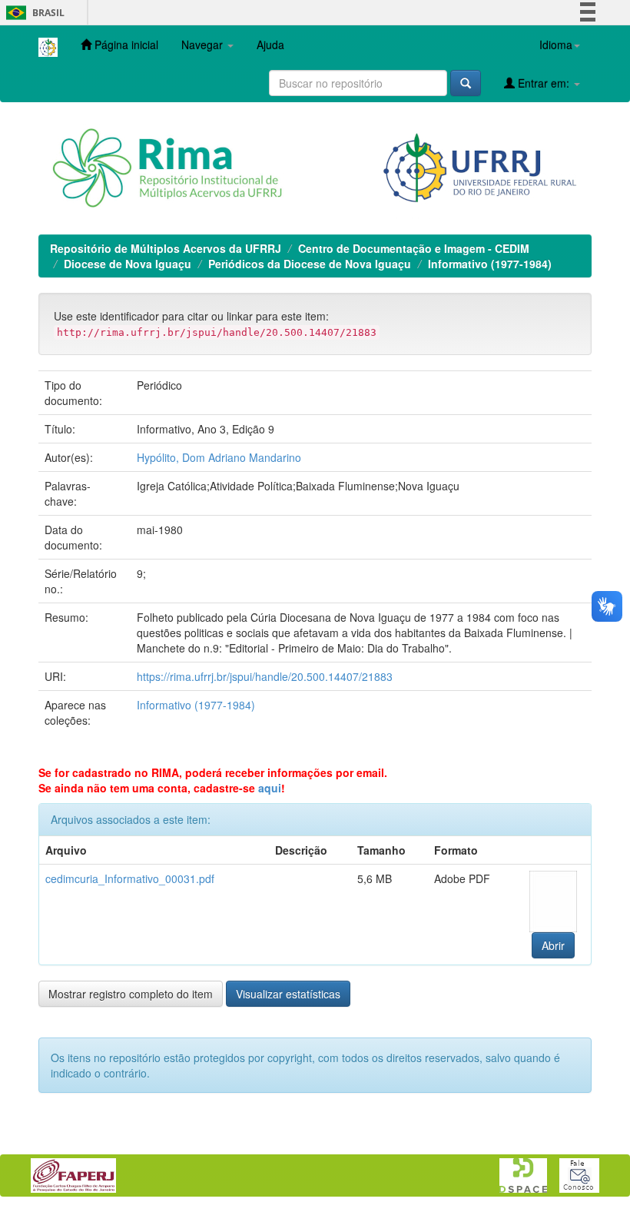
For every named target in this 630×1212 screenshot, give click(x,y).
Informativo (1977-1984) (490, 263)
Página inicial (124, 44)
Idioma (555, 44)
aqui (269, 787)
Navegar (203, 44)
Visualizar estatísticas (288, 993)
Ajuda (270, 44)
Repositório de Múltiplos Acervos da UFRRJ (165, 248)
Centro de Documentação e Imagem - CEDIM (413, 248)
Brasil (32, 12)
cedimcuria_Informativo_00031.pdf (129, 878)
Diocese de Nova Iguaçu (127, 263)
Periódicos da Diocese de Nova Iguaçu (309, 263)
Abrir (553, 945)
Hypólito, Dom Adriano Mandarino (219, 457)
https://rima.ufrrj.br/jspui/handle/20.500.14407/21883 (265, 676)
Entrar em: (543, 83)
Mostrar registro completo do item (130, 993)
